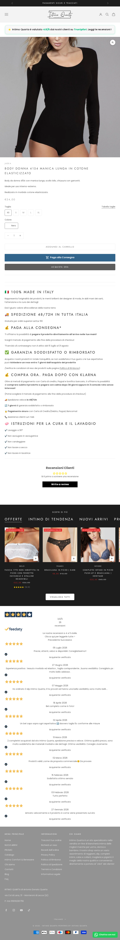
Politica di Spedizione (51, 864)
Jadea (8, 163)
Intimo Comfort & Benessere (19, 859)
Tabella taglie (108, 206)
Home (8, 840)
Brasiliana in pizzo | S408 (60, 570)
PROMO (8, 849)
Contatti (9, 869)
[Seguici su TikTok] (29, 910)
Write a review (60, 484)
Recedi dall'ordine (50, 849)
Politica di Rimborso (51, 859)
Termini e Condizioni (51, 869)
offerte (14, 519)
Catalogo (9, 854)
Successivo (66, 639)
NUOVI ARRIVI (93, 519)
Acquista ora (60, 267)
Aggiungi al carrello (60, 246)
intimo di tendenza (51, 519)
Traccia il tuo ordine (51, 840)
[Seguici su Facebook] (6, 910)
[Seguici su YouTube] (21, 910)
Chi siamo (10, 864)
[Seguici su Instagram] (13, 910)
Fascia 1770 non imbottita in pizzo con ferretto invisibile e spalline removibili (22, 574)
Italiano (58, 919)
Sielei (22, 566)
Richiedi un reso (49, 845)
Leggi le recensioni (98, 29)
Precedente (54, 639)
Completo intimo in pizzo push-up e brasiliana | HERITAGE (98, 573)
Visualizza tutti (60, 597)
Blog (7, 874)
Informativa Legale (50, 874)
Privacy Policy (48, 854)
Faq (6, 879)
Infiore (98, 566)
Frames (60, 566)
